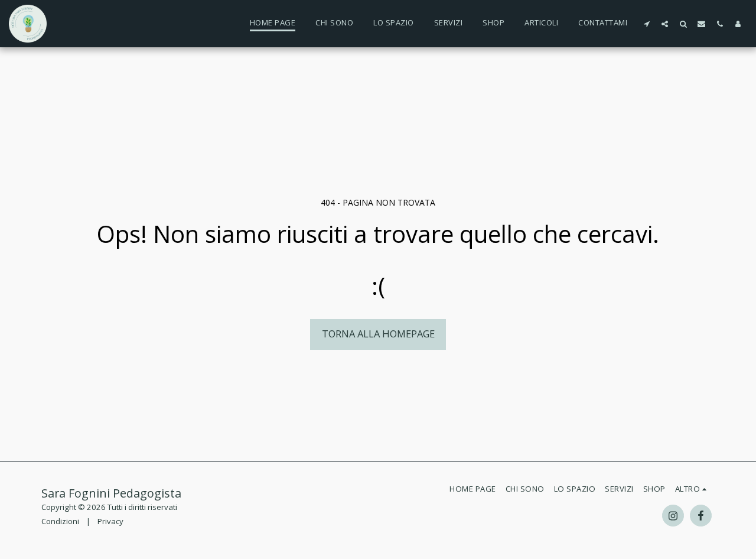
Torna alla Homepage (378, 333)
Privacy (110, 521)
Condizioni (60, 521)
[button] (646, 24)
